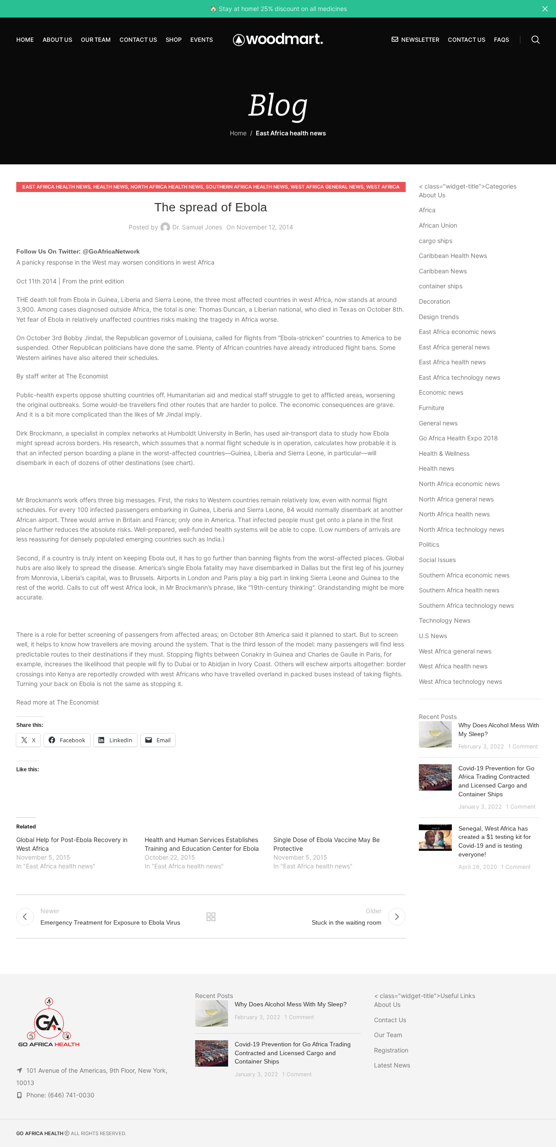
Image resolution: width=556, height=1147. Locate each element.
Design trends (439, 316)
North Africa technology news (461, 529)
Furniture (431, 407)
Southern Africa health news (247, 187)
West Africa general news (327, 187)
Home (238, 133)
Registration (391, 1050)
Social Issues (437, 559)
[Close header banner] (545, 9)
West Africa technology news (460, 681)
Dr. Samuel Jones (197, 227)
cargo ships (435, 240)
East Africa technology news (459, 377)
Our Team (388, 1034)
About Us (432, 195)
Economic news (441, 392)
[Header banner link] (278, 9)
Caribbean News (443, 271)
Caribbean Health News (453, 255)
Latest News (392, 1065)
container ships (440, 286)
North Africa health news (167, 187)
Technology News (444, 620)
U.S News (433, 635)
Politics (429, 544)
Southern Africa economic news (464, 575)
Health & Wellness (444, 453)
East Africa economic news (457, 331)
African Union (438, 225)
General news (438, 423)
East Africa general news (454, 347)
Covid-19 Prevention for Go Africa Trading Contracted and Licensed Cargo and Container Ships (293, 1053)
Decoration (434, 301)
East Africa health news (291, 133)
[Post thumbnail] (435, 736)
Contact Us (390, 1020)
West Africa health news (453, 666)
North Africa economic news (459, 483)
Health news (110, 187)
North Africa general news (456, 499)
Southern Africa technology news (466, 605)
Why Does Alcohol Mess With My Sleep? (291, 1004)
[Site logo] (278, 39)
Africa (427, 210)
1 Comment (523, 746)
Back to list (211, 917)
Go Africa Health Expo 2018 (458, 438)
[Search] (536, 39)
